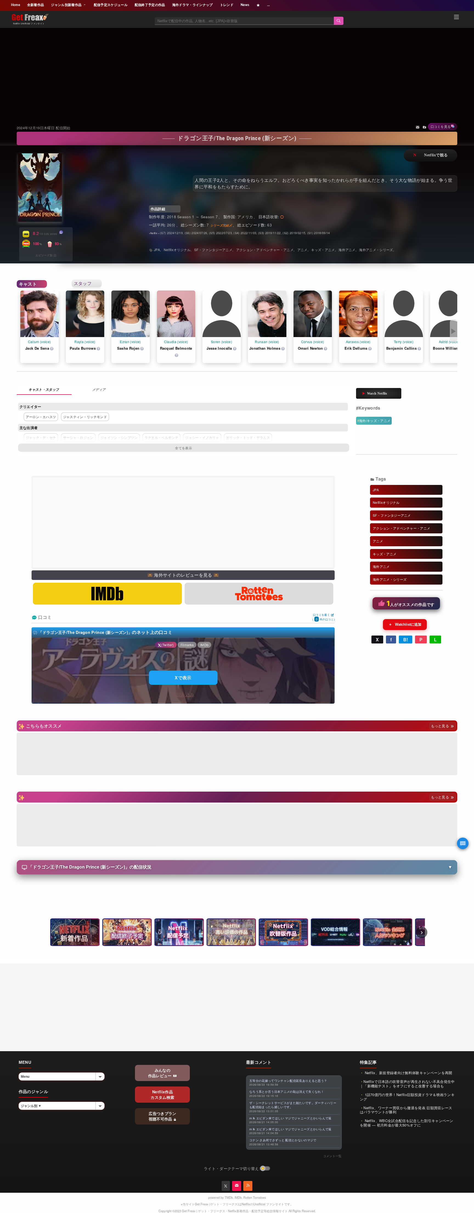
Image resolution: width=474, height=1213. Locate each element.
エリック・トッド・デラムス (248, 437)
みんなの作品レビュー (160, 1072)
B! (405, 639)
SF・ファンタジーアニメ (213, 249)
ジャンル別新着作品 (66, 5)
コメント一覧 (332, 1156)
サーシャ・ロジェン (78, 437)
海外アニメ (347, 249)
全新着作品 (35, 5)
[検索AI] (463, 843)
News (245, 5)
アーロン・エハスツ (41, 416)
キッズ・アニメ (323, 249)
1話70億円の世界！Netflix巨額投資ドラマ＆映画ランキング (407, 1097)
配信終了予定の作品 (150, 5)
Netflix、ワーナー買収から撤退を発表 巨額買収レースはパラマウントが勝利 (406, 1110)
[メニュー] (456, 18)
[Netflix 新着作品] (75, 932)
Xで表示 (183, 677)
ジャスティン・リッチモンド (85, 416)
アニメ (302, 249)
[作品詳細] (44, 390)
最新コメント (258, 1062)
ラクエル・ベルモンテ (161, 437)
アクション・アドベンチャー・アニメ (265, 249)
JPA (157, 249)
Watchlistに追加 (404, 624)
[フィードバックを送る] (418, 127)
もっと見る (440, 725)
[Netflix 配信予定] (179, 932)
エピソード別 (43, 255)
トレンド (226, 5)
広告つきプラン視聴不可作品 (162, 1116)
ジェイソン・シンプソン (119, 437)
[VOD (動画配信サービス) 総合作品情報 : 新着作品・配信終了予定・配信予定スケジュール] (335, 932)
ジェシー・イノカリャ (202, 437)
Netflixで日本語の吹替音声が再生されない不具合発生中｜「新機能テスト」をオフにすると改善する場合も (407, 1083)
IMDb (238, 1197)
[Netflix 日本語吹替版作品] (283, 932)
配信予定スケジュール (111, 5)
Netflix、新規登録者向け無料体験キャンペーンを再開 (407, 1072)
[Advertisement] (237, 69)
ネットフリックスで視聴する (430, 155)
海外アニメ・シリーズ (376, 249)
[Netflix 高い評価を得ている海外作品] (231, 932)
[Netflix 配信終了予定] (127, 932)
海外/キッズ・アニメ (374, 420)
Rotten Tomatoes (254, 1197)
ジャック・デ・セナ (41, 437)
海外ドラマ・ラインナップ (192, 5)
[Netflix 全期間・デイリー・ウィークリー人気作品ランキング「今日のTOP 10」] (387, 932)
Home (15, 5)
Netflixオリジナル (177, 249)
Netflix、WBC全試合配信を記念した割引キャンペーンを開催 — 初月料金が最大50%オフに (406, 1123)
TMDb (229, 1197)
